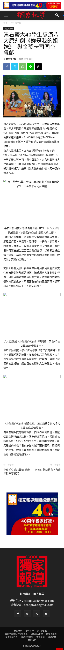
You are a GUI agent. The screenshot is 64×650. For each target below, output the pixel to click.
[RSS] (27, 613)
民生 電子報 (11, 59)
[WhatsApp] (22, 66)
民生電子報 (16, 23)
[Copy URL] (38, 66)
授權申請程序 (11, 637)
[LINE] (30, 66)
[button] (5, 15)
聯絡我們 (32, 640)
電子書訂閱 (42, 630)
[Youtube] (46, 613)
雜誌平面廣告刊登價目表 (16, 633)
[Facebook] (6, 66)
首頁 (5, 23)
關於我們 (18, 630)
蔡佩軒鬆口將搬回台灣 (48, 469)
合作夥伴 (30, 630)
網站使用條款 (27, 637)
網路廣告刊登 (37, 633)
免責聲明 (40, 637)
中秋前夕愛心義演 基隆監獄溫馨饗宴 (16, 471)
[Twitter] (14, 66)
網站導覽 (52, 637)
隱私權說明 (51, 633)
